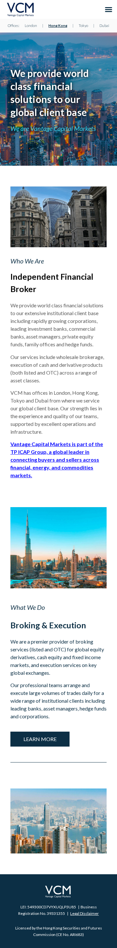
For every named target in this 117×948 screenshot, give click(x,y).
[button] (108, 9)
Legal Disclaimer (84, 913)
